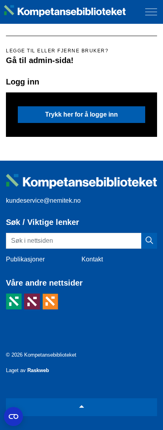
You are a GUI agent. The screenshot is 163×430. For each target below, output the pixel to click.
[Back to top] (81, 407)
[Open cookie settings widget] (13, 416)
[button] (149, 241)
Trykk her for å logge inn (81, 114)
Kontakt (92, 259)
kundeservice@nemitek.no (43, 200)
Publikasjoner (25, 259)
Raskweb (38, 370)
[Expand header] (151, 12)
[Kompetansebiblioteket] (65, 11)
